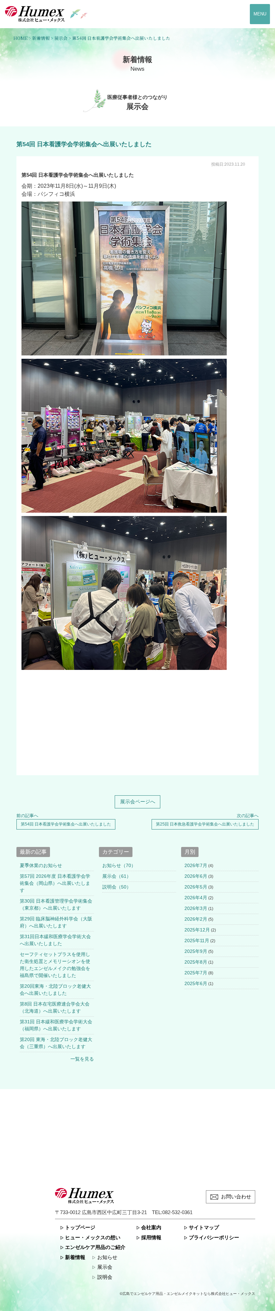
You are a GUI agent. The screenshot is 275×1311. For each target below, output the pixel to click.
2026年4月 (195, 897)
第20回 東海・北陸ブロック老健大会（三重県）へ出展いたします (56, 1043)
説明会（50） (116, 887)
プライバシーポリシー (214, 1237)
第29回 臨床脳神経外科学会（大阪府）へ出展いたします (56, 922)
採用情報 (151, 1237)
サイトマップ (204, 1227)
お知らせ (107, 1257)
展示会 (104, 1267)
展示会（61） (116, 876)
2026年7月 (195, 865)
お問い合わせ (236, 1196)
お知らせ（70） (119, 865)
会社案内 (151, 1227)
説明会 (104, 1277)
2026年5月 (195, 887)
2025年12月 (197, 929)
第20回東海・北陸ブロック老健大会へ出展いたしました (55, 989)
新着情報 (75, 1257)
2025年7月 (195, 972)
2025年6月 (195, 983)
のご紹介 (95, 1247)
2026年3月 (195, 908)
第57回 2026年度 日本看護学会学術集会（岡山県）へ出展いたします (55, 883)
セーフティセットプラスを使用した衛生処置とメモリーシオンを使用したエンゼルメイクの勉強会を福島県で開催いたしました (55, 965)
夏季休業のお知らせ (41, 865)
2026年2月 (195, 919)
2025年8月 (195, 962)
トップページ (80, 1227)
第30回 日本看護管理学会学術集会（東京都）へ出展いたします (56, 904)
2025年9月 (195, 951)
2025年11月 (196, 940)
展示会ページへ (137, 801)
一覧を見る (82, 1059)
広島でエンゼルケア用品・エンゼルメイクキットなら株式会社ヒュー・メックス (188, 1294)
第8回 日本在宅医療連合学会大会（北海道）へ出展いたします (55, 1007)
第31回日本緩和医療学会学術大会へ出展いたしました (55, 940)
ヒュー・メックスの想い (92, 1237)
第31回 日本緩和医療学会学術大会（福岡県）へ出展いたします (56, 1025)
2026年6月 (195, 876)
